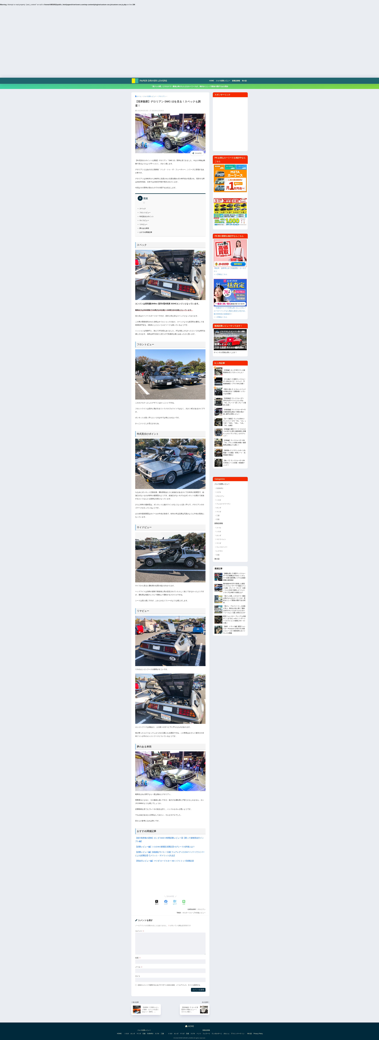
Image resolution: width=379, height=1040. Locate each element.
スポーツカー (188, 913)
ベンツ (199, 1033)
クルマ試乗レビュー (223, 81)
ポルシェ (226, 1033)
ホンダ (218, 508)
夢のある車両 (144, 228)
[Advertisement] (59, 42)
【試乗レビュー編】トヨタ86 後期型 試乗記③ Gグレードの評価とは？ (165, 847)
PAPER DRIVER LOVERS (153, 80)
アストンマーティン (237, 1033)
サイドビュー (144, 220)
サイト (137, 976)
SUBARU (219, 488)
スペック (142, 208)
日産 (218, 519)
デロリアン (201, 909)
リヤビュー (143, 224)
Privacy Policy (258, 1033)
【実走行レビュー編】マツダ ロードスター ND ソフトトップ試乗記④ (164, 861)
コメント (139, 931)
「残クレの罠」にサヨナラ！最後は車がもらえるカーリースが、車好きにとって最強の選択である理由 (189, 86)
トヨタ (218, 500)
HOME (211, 81)
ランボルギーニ (217, 1033)
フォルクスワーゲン (223, 504)
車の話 (244, 81)
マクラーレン (221, 539)
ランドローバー (221, 547)
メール (138, 967)
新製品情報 (236, 81)
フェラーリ (206, 1033)
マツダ (218, 511)
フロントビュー (145, 212)
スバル (218, 528)
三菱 (218, 515)
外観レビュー (200, 913)
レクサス (219, 551)
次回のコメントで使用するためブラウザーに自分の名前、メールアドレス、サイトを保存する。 (169, 985)
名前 (138, 958)
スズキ (218, 492)
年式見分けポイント (146, 216)
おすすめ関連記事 (145, 232)
